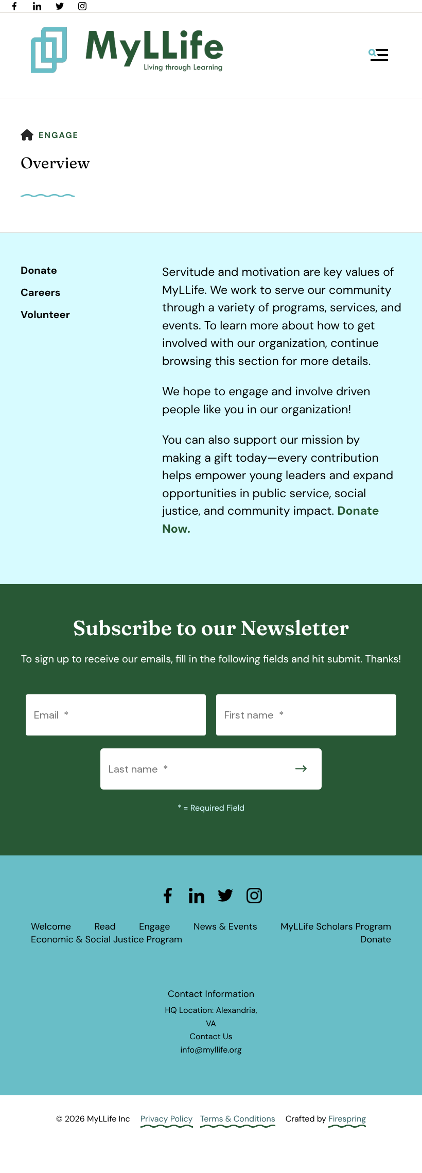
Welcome (51, 926)
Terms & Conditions (237, 1118)
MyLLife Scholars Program (335, 926)
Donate (39, 270)
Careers (40, 293)
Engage (59, 135)
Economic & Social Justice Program (106, 939)
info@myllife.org (210, 1049)
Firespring (347, 1118)
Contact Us (210, 1036)
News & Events (225, 926)
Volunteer (45, 315)
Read (104, 926)
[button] (378, 55)
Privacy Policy (166, 1118)
